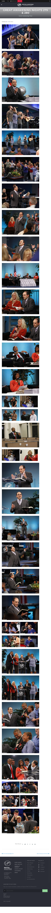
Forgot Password (6, 896)
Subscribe (45, 890)
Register (5, 893)
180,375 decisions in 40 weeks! (42, 853)
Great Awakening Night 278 (8, 853)
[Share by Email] (35, 844)
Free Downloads (6, 897)
